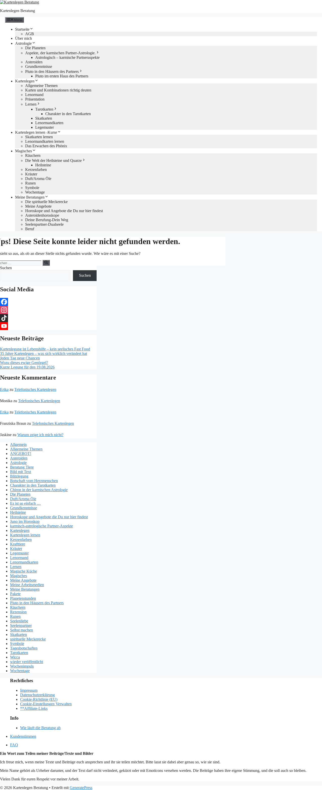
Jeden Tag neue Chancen (20, 358)
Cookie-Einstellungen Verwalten (46, 704)
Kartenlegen (24, 81)
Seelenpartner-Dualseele (44, 224)
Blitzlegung (19, 476)
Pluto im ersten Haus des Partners (61, 76)
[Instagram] (48, 310)
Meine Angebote (38, 206)
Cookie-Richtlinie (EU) (38, 699)
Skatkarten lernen (39, 137)
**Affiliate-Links (34, 708)
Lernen (30, 104)
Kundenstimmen (23, 736)
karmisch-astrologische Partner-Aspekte (41, 526)
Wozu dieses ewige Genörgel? (24, 362)
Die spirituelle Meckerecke (46, 202)
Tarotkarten (44, 109)
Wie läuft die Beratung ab (40, 728)
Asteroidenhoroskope (42, 215)
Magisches (23, 151)
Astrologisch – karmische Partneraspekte (67, 57)
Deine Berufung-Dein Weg (46, 220)
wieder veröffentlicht (26, 662)
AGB (29, 34)
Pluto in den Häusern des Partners (52, 71)
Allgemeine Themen (41, 85)
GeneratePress (81, 787)
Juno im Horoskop (24, 521)
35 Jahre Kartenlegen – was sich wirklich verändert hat (43, 353)
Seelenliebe (19, 621)
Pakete (15, 594)
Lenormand (34, 94)
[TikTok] (48, 318)
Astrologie (23, 43)
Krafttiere (17, 544)
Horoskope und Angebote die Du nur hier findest (64, 211)
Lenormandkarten (49, 123)
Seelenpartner (21, 625)
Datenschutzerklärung (37, 695)
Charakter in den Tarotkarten (68, 114)
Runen (30, 183)
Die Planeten (35, 48)
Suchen (6, 268)
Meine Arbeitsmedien (27, 585)
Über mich (23, 38)
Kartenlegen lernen (25, 535)
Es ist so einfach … (25, 503)
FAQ (14, 745)
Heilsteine (43, 165)
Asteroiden (34, 62)
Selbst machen (21, 630)
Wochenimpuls (22, 666)
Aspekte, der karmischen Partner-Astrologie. (60, 53)
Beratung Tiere (22, 467)
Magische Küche (23, 571)
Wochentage (35, 192)
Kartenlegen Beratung (17, 11)
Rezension (18, 612)
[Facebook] (48, 302)
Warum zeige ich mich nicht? (40, 435)
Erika (4, 389)
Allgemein (18, 444)
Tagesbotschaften (23, 648)
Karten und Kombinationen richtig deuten (58, 90)
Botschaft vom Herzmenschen (34, 481)
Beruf (29, 229)
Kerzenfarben (36, 169)
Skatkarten (43, 118)
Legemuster (44, 127)
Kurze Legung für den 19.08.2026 (27, 367)
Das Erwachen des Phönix (46, 146)
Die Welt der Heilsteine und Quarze (53, 160)
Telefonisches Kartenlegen (35, 389)
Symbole (32, 187)
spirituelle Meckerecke (28, 639)
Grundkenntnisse (38, 66)
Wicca (15, 657)
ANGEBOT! (20, 453)
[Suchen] (46, 262)
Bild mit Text (20, 472)
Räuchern (33, 155)
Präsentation (35, 99)
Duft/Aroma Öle (38, 178)
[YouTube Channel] (48, 326)
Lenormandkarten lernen (44, 141)
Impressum (28, 690)
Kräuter (31, 174)
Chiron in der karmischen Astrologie (39, 490)
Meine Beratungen (30, 197)
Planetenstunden (23, 598)
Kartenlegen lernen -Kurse (36, 132)
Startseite (22, 29)
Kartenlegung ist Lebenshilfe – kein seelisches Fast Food (45, 349)
